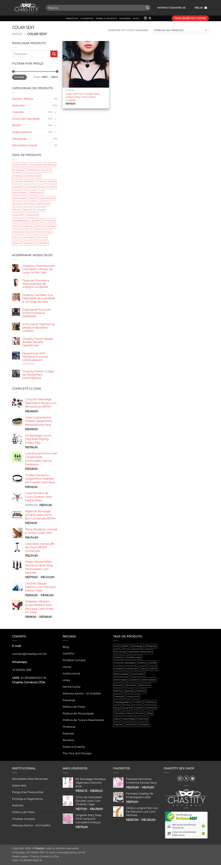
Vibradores (19, 138)
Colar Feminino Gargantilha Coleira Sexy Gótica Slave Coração (82, 97)
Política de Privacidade (78, 713)
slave (16, 237)
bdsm (24, 164)
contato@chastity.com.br (29, 653)
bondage (36, 164)
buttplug (50, 164)
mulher (36, 220)
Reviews (68, 740)
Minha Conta (71, 686)
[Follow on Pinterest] (192, 778)
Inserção (18, 112)
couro (43, 187)
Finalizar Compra (74, 660)
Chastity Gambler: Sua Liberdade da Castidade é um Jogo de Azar (38, 298)
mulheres (49, 220)
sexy (28, 232)
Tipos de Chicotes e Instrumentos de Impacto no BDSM (35, 284)
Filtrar (19, 77)
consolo (17, 187)
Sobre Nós (19, 785)
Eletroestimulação (24, 145)
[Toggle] (55, 112)
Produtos (72, 18)
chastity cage (32, 176)
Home (67, 667)
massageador (20, 220)
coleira (51, 181)
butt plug (18, 170)
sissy (48, 232)
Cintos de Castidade (26, 118)
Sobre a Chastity (106, 18)
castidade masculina (39, 170)
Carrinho (68, 653)
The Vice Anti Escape (77, 753)
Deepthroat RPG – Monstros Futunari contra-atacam (35, 357)
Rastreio (125, 18)
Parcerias (69, 700)
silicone (38, 232)
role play (18, 232)
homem (40, 209)
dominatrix (36, 192)
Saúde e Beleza (22, 98)
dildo (53, 187)
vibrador (43, 243)
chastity (17, 176)
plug (15, 226)
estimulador (48, 198)
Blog (136, 18)
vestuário (30, 243)
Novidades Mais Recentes (30, 779)
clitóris (41, 181)
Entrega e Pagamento (27, 799)
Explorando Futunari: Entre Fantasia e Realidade (36, 313)
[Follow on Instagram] (145, 18)
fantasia (17, 203)
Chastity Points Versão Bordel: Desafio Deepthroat (37, 342)
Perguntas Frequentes (28, 792)
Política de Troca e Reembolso (83, 720)
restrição (50, 226)
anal (15, 164)
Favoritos (87, 18)
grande (28, 209)
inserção (18, 215)
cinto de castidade (23, 181)
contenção (31, 187)
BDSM (16, 125)
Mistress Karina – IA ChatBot (82, 693)
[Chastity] (26, 7)
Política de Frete (74, 706)
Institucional (71, 673)
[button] (201, 8)
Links (66, 680)
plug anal (27, 226)
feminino (44, 203)
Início (17, 34)
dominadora (20, 192)
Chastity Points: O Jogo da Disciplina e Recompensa (38, 375)
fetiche (17, 209)
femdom (30, 203)
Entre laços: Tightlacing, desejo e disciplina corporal (38, 327)
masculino (32, 215)
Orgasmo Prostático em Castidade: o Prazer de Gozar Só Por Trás (38, 269)
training (41, 237)
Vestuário (18, 105)
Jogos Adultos (22, 132)
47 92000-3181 (21, 670)
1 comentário (33, 364)
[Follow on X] (149, 18)
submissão (28, 237)
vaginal (17, 243)
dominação (19, 198)
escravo (33, 198)
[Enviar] (147, 8)
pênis (39, 226)
